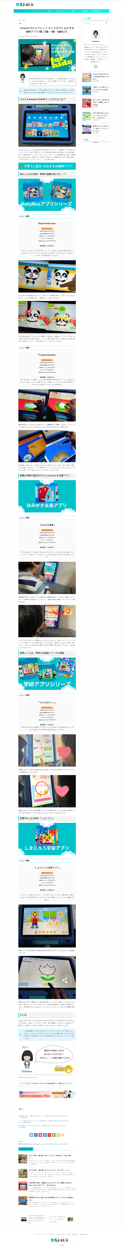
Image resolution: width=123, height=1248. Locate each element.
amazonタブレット (38, 1144)
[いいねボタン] (20, 1109)
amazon (30, 1144)
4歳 (24, 1144)
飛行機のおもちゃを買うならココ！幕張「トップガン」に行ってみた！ (101, 128)
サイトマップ (38, 11)
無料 (67, 1144)
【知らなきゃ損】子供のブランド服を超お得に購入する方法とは (101, 76)
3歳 (21, 1144)
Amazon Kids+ (25, 157)
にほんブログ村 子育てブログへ (28, 1077)
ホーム (26, 11)
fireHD (46, 1144)
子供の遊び (85, 11)
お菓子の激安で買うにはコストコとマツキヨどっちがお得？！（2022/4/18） (101, 115)
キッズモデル (61, 1144)
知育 (73, 11)
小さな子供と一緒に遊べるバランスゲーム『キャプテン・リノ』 (50, 1170)
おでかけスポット (61, 11)
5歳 (26, 1144)
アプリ (55, 1144)
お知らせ (49, 11)
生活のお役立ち (97, 11)
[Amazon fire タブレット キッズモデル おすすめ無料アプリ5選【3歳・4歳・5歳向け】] (45, 1135)
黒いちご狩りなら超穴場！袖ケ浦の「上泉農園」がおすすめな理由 (101, 102)
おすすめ (50, 1144)
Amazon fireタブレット (25, 150)
